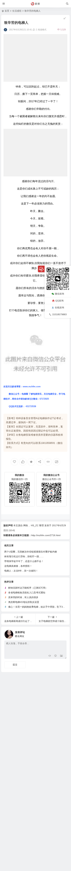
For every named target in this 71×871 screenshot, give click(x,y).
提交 (15, 664)
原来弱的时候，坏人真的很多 (23, 597)
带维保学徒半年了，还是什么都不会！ (24, 561)
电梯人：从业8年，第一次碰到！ (21, 570)
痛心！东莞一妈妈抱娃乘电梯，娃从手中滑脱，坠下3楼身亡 (39, 606)
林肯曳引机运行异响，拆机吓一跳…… (24, 556)
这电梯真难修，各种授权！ (18, 566)
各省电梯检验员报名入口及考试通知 (26, 592)
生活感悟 (16, 11)
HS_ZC (34, 525)
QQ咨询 (59, 300)
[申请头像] (63, 633)
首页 (7, 11)
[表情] (55, 656)
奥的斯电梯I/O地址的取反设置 (23, 602)
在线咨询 (59, 307)
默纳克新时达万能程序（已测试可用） (28, 587)
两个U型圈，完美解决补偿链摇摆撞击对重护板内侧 (30, 551)
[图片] (61, 656)
